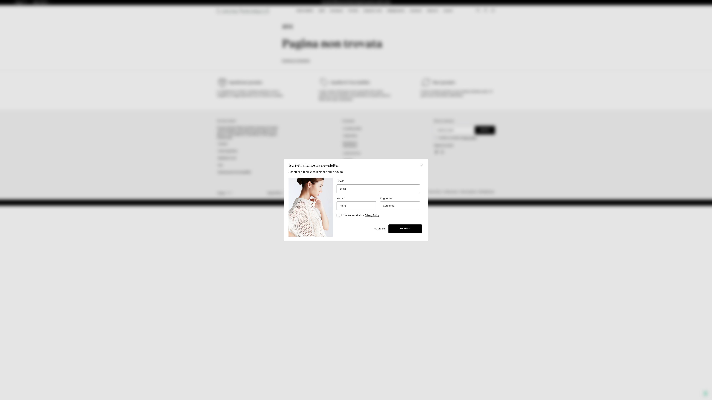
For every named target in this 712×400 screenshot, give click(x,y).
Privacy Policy (372, 215)
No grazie (379, 228)
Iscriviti (405, 228)
